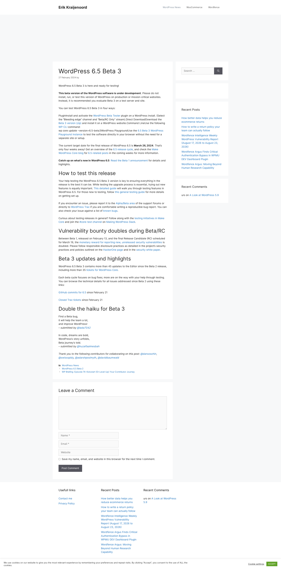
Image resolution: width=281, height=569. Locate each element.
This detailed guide (105, 188)
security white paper (148, 249)
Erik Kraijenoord (73, 7)
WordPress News (172, 7)
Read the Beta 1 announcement (129, 160)
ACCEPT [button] (272, 564)
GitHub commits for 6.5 (72, 292)
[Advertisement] (140, 36)
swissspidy (66, 357)
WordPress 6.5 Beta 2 (72, 368)
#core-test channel (90, 221)
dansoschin (148, 353)
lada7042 (84, 327)
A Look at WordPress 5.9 (204, 195)
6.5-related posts (98, 153)
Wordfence (214, 7)
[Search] (218, 70)
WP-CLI (63, 126)
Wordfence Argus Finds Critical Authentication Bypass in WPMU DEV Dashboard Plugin (200, 155)
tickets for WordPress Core (102, 270)
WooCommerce (194, 7)
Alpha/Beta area (125, 203)
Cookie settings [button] (256, 564)
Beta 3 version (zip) (70, 123)
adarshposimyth (85, 357)
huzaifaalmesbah (88, 346)
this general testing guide (130, 192)
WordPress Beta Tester (106, 115)
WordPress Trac (80, 206)
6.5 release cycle (123, 149)
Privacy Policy (67, 503)
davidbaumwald (108, 357)
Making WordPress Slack (120, 221)
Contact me (65, 498)
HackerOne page (113, 249)
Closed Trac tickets (70, 299)
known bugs (110, 210)
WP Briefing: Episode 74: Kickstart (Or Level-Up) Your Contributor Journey (98, 372)
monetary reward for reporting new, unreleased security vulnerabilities (120, 242)
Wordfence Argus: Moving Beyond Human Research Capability (116, 548)
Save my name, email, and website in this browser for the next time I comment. (108, 459)
